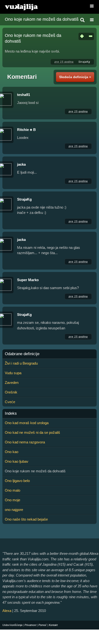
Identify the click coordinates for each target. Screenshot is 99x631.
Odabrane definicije (22, 354)
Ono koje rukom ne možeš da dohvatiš (42, 19)
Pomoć (42, 625)
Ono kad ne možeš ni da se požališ (32, 432)
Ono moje (12, 500)
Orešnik (11, 392)
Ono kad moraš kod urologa (27, 423)
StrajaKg (84, 61)
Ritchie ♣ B (26, 130)
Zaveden (12, 382)
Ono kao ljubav (16, 461)
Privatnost (30, 625)
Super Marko (28, 280)
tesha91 (23, 95)
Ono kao (11, 452)
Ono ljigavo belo (17, 481)
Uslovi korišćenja (12, 625)
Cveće (10, 402)
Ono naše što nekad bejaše (26, 519)
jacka (21, 164)
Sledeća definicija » (75, 77)
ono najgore (14, 510)
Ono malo (12, 490)
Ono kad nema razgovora (25, 442)
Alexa (6, 611)
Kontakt (53, 625)
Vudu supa (13, 373)
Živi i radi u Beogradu (21, 363)
